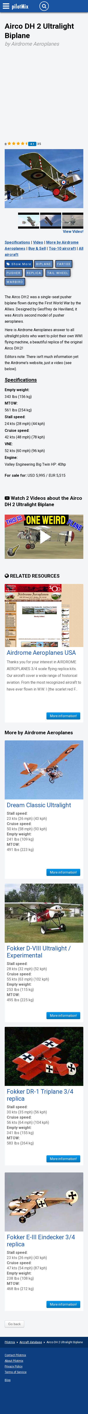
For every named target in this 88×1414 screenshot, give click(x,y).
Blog (8, 1380)
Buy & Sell (37, 248)
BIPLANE (43, 264)
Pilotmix (10, 1342)
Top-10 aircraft (62, 248)
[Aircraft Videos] (50, 220)
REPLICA (34, 273)
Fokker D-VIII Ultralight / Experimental (39, 952)
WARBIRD (15, 282)
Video (38, 242)
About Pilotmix (14, 1360)
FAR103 (63, 264)
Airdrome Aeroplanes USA (41, 652)
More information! (63, 716)
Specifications (17, 242)
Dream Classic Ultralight (39, 805)
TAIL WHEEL (58, 273)
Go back (14, 1324)
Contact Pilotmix (15, 1355)
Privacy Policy (14, 1366)
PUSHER (14, 273)
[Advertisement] (44, 93)
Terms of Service (16, 1372)
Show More (20, 264)
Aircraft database (30, 1342)
